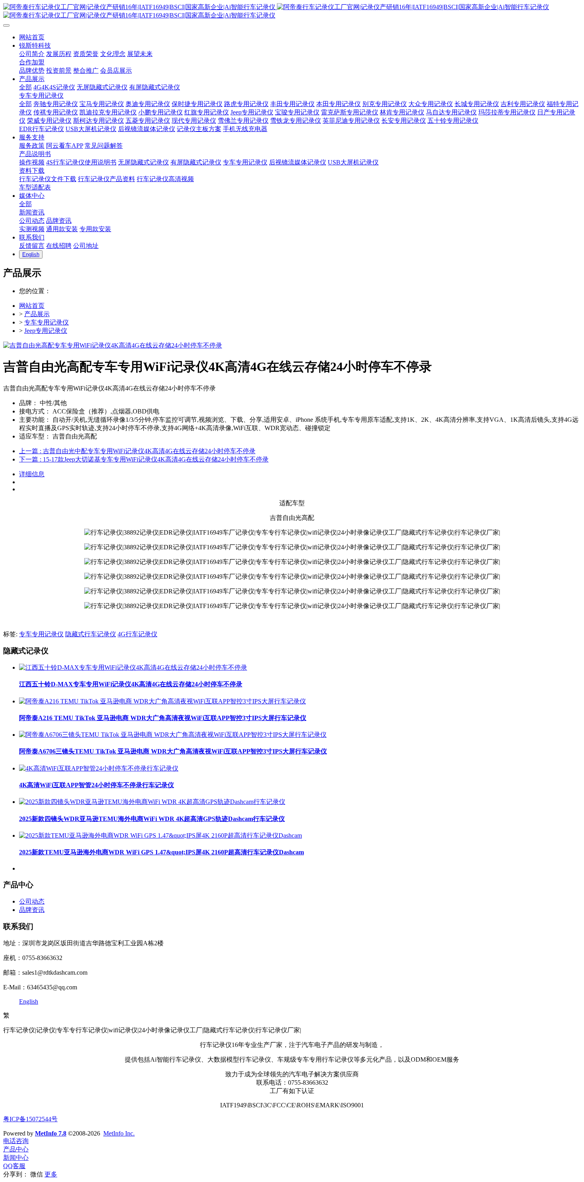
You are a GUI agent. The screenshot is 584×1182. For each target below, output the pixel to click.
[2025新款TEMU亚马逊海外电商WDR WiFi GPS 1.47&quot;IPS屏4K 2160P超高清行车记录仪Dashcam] (160, 835)
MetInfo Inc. (119, 1133)
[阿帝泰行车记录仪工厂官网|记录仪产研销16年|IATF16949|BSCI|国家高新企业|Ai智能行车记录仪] (292, 11)
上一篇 (137, 451)
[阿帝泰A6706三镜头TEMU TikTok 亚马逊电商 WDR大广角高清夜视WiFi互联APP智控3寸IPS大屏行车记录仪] (173, 734)
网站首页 (31, 305)
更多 (50, 1174)
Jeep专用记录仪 (45, 330)
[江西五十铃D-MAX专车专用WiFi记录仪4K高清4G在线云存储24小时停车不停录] (133, 667)
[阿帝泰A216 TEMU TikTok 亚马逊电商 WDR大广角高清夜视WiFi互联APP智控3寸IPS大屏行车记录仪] (162, 701)
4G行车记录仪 (137, 634)
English (28, 1001)
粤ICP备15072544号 (30, 1119)
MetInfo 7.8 (50, 1133)
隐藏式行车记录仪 (90, 634)
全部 (25, 87)
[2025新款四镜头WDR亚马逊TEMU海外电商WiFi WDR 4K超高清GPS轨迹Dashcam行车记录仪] (152, 801)
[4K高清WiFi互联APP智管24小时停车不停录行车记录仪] (98, 768)
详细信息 (31, 474)
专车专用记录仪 (46, 322)
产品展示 (37, 314)
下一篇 (144, 459)
